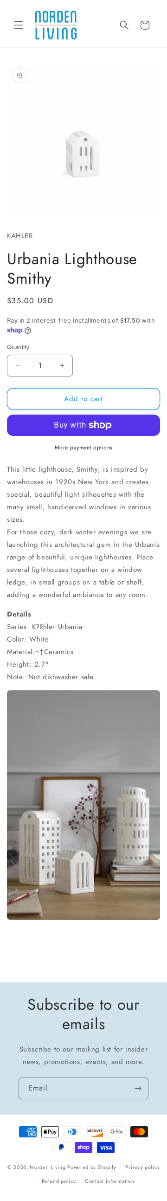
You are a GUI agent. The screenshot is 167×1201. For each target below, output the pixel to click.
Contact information (109, 1181)
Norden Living (47, 1166)
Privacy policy (142, 1167)
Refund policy (59, 1181)
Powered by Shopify (91, 1166)
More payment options (84, 447)
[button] (18, 25)
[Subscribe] (138, 1088)
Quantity (18, 347)
